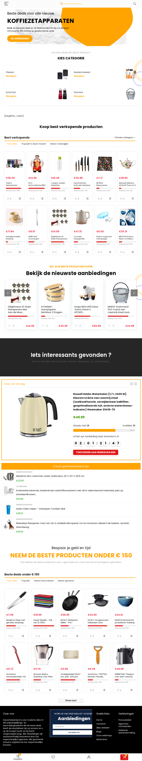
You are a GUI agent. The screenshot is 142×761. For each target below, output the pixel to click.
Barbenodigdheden (24, 472)
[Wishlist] (53, 757)
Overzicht (101, 723)
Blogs (98, 731)
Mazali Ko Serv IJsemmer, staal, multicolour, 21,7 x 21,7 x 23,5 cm (50, 476)
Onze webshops (104, 735)
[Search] (134, 3)
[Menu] (6, 3)
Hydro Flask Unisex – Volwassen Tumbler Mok (40, 508)
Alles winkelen (103, 727)
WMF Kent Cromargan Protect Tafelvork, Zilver (36, 240)
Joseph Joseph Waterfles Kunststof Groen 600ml (58, 186)
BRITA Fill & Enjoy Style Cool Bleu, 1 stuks (126, 238)
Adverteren (101, 739)
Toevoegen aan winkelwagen (95, 448)
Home (99, 720)
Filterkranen (21, 486)
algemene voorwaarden (124, 725)
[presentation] (7, 292)
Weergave (11, 76)
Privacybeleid (124, 720)
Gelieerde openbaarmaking (126, 731)
